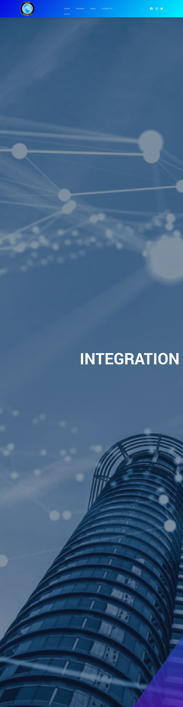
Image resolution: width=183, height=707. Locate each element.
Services (80, 8)
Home (67, 8)
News (93, 8)
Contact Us (107, 8)
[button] (5, 361)
